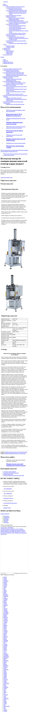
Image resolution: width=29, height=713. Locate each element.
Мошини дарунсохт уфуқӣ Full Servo (18, 11)
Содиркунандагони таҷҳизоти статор (9, 529)
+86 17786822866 (7, 493)
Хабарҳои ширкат (10, 45)
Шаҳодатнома (9, 52)
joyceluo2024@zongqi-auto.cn (10, 503)
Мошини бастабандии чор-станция (17, 23)
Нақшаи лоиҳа (6, 48)
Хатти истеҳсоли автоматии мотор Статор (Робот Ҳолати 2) (17, 29)
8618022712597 (7, 507)
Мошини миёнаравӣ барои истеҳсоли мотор (14, 123)
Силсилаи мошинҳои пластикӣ (13, 15)
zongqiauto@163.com (8, 498)
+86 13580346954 (7, 488)
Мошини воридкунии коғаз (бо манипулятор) (16, 452)
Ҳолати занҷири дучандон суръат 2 (17, 33)
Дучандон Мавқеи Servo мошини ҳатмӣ (18, 21)
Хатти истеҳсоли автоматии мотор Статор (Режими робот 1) (17, 26)
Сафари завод (9, 53)
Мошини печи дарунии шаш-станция (18, 43)
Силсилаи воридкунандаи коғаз (13, 8)
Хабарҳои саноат (10, 47)
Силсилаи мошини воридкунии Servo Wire (16, 10)
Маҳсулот (5, 5)
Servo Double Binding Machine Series (14, 20)
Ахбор (4, 44)
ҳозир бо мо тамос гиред (6, 177)
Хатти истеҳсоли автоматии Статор (13, 532)
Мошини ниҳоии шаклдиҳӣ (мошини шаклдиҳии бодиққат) (16, 464)
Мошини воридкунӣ (17, 531)
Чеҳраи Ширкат (10, 51)
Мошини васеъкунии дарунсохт (16, 37)
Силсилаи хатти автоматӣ (12, 24)
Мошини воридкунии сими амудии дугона (16, 75)
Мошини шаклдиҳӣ (11, 16)
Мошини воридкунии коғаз (15, 9)
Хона (4, 4)
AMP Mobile (10, 527)
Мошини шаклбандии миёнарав (16, 18)
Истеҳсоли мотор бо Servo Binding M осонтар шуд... (14, 114)
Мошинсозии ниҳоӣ (14, 19)
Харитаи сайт (4, 527)
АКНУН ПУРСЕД (5, 513)
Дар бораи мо (6, 49)
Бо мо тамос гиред (7, 54)
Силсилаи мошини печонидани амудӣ (15, 6)
